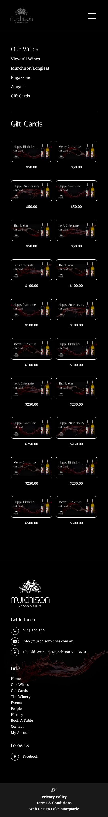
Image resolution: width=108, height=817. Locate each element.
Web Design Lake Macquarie (54, 808)
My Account (21, 732)
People (16, 708)
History (17, 714)
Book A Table (22, 720)
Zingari (18, 86)
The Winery (21, 696)
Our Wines (20, 684)
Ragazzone (21, 77)
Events (16, 702)
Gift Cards (20, 96)
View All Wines (25, 59)
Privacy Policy (54, 796)
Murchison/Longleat (30, 68)
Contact (17, 726)
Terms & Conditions (54, 802)
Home (16, 678)
